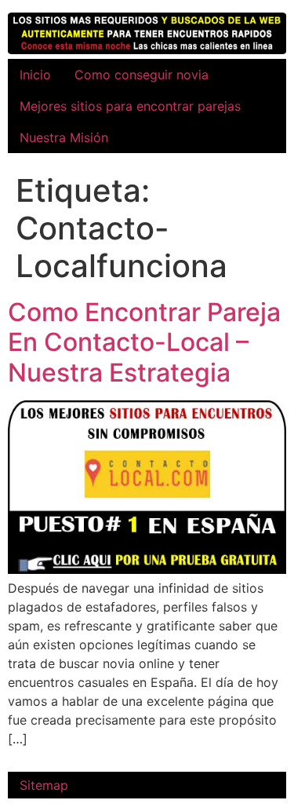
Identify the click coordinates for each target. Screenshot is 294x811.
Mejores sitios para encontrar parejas (130, 106)
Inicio (35, 74)
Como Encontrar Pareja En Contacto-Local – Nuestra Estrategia (144, 342)
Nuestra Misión (64, 137)
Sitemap (44, 785)
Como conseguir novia (141, 74)
